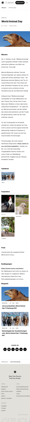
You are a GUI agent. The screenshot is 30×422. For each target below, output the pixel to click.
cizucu (5, 25)
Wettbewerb (4, 362)
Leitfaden (18, 391)
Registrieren (20, 2)
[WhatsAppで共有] (5, 349)
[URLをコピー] (25, 349)
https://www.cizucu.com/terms (12, 268)
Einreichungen (12, 7)
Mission (4, 7)
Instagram (4, 406)
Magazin (3, 389)
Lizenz (18, 393)
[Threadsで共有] (21, 349)
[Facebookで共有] (9, 349)
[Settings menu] (27, 2)
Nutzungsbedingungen (22, 387)
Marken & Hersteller (6, 398)
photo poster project (7, 391)
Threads (3, 408)
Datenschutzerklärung (22, 389)
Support (3, 410)
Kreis (2, 393)
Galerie (3, 396)
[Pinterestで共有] (17, 349)
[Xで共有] (13, 349)
